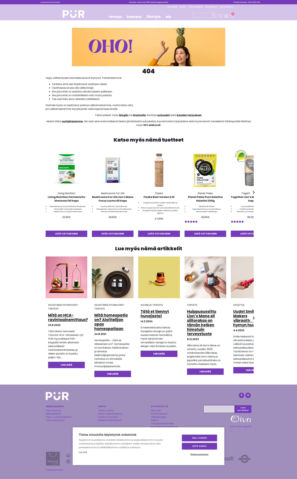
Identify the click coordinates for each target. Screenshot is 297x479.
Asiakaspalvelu (53, 413)
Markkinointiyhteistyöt (110, 420)
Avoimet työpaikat (108, 417)
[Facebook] (241, 396)
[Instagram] (248, 396)
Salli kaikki (199, 438)
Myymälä (172, 7)
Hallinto (155, 420)
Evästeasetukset (54, 469)
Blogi (183, 7)
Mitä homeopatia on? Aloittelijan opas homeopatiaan (111, 322)
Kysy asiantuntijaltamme (164, 426)
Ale (168, 17)
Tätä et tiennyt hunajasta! (155, 314)
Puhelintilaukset (159, 413)
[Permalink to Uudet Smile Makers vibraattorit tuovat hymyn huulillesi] (251, 278)
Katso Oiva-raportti (240, 426)
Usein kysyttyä (53, 410)
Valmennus (211, 7)
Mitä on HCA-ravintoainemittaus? (68, 317)
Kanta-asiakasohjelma (110, 413)
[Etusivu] (74, 14)
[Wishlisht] (220, 16)
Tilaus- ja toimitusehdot (59, 417)
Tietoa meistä (195, 7)
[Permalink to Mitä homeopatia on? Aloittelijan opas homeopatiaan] (112, 278)
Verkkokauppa (158, 417)
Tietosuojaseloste (55, 420)
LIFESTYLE (153, 17)
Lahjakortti (226, 7)
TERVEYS (115, 17)
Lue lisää (83, 452)
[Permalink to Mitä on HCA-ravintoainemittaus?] (66, 278)
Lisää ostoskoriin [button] (66, 233)
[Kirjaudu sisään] (226, 16)
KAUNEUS (134, 17)
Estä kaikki (199, 446)
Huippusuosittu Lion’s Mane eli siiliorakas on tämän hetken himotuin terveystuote (201, 322)
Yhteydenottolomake (162, 423)
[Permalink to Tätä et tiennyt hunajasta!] (159, 278)
